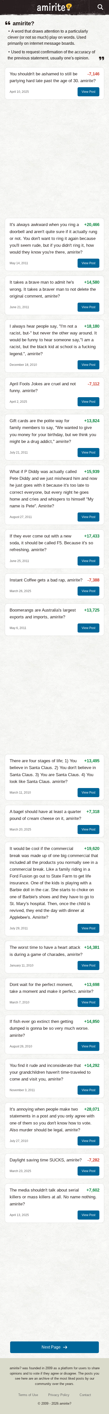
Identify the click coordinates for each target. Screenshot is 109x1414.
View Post (88, 92)
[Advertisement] (54, 158)
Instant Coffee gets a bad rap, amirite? (46, 580)
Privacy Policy (58, 1395)
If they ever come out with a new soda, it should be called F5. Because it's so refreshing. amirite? (51, 543)
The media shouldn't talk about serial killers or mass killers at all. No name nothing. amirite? (53, 1197)
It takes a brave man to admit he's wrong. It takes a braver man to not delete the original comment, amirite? (53, 289)
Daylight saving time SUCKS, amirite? (46, 1160)
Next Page (51, 1347)
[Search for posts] (100, 7)
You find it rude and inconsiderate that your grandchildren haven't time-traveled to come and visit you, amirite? (50, 1072)
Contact (85, 1395)
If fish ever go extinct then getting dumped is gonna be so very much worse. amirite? (49, 1028)
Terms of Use (28, 1395)
